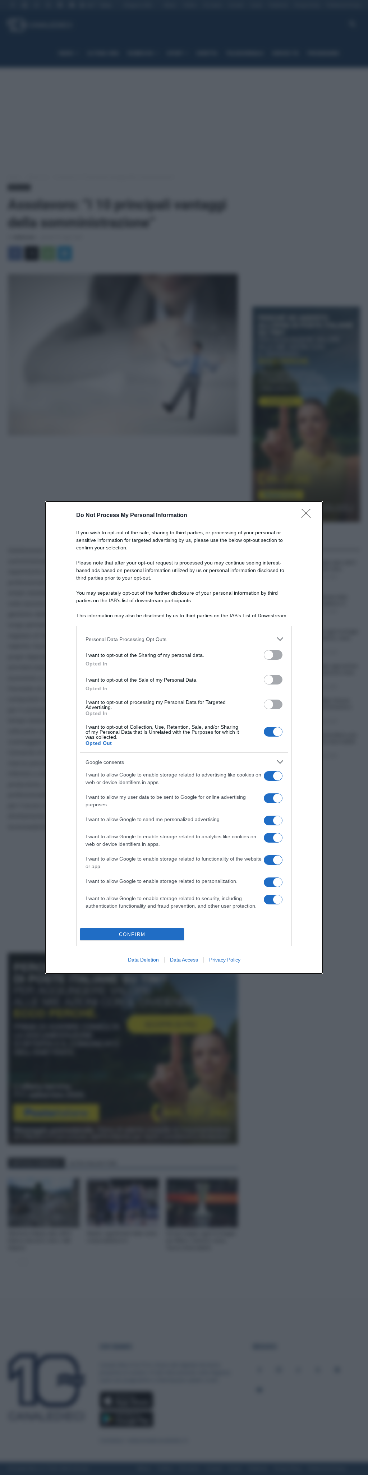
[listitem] (184, 639)
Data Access (184, 960)
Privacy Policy (224, 960)
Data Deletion (143, 960)
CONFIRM (132, 934)
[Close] (308, 515)
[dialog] (184, 737)
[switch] (273, 655)
